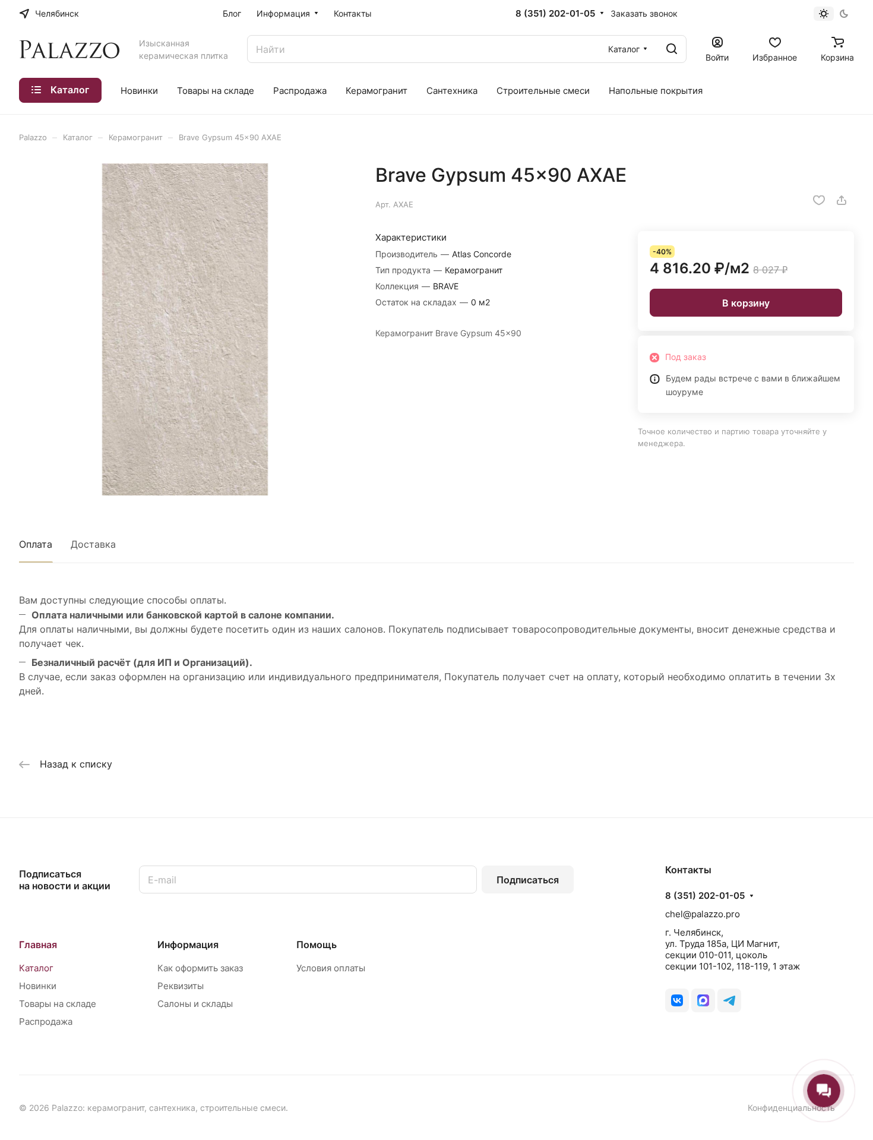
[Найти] (672, 49)
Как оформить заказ (200, 968)
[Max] (703, 1000)
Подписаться (527, 880)
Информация (188, 944)
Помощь (316, 944)
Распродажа (45, 1021)
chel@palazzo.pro (702, 914)
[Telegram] (729, 1000)
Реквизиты (180, 985)
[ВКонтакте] (677, 1000)
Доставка (93, 544)
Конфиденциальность (791, 1108)
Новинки (37, 985)
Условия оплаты (330, 968)
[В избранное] (819, 200)
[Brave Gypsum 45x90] (185, 329)
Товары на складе (57, 1003)
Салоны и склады (195, 1003)
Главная (38, 944)
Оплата (35, 544)
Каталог (36, 968)
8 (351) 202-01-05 (555, 13)
